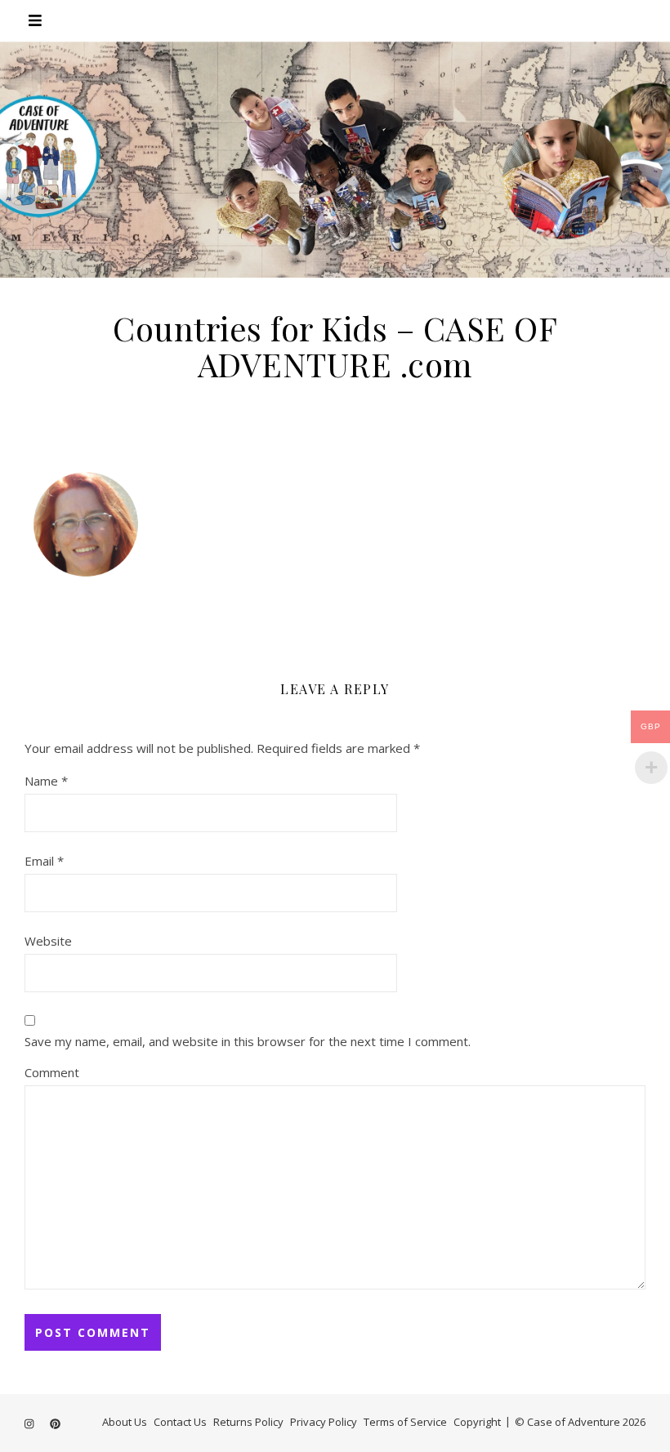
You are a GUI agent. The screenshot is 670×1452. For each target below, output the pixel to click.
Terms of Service (405, 1421)
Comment (52, 1072)
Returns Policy (248, 1421)
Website (48, 941)
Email (44, 861)
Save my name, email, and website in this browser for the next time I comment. (248, 1041)
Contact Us (180, 1421)
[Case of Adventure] (335, 159)
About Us (124, 1421)
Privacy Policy (323, 1421)
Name (46, 781)
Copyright (477, 1421)
